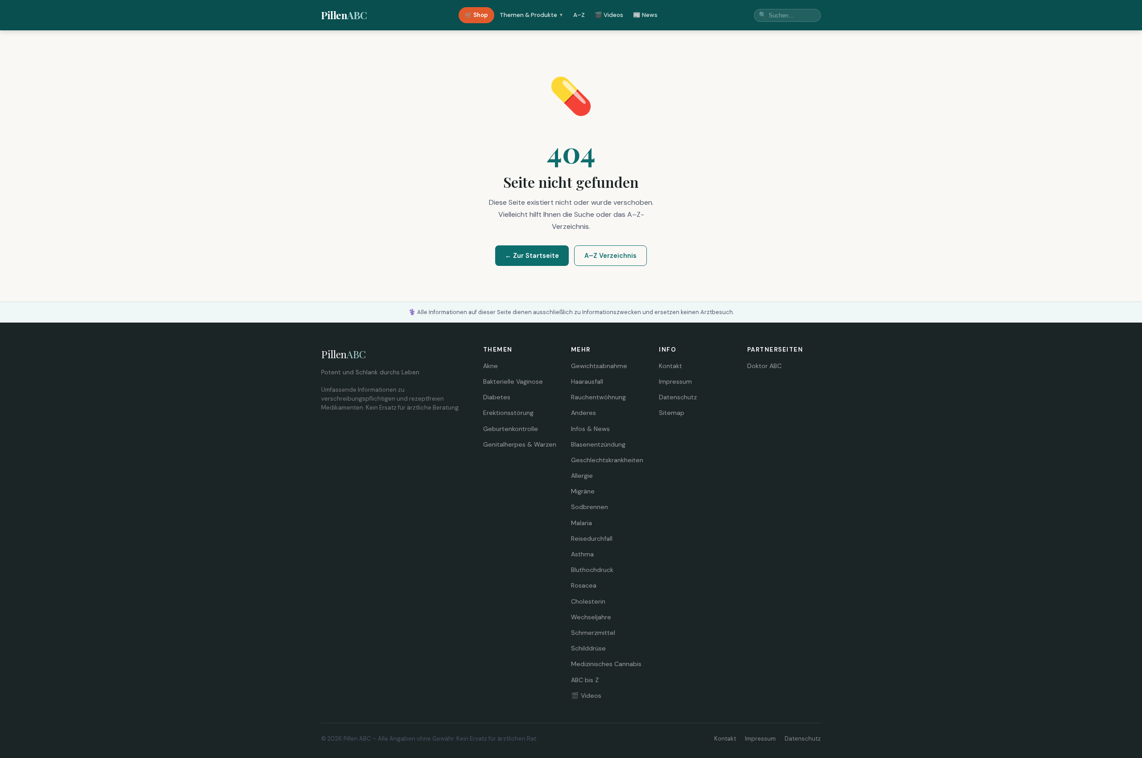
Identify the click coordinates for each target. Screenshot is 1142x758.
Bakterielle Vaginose (513, 381)
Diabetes (496, 397)
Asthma (582, 554)
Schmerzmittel (593, 633)
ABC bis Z (585, 680)
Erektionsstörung (508, 413)
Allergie (582, 476)
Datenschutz (678, 397)
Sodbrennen (589, 507)
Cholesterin (588, 601)
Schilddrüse (588, 648)
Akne (490, 366)
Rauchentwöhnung (598, 397)
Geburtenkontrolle (510, 429)
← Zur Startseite (532, 256)
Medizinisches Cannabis (606, 664)
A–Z (579, 15)
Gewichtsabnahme (599, 366)
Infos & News (590, 429)
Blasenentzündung (598, 444)
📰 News (645, 15)
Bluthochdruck (592, 570)
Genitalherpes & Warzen (519, 444)
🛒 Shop (476, 15)
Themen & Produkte (531, 15)
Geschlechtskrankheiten (607, 460)
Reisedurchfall (591, 538)
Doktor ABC (764, 366)
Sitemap (671, 413)
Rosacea (583, 585)
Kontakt (670, 366)
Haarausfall (587, 381)
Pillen (344, 15)
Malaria (581, 523)
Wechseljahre (591, 617)
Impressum (675, 381)
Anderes (583, 413)
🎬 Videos (609, 15)
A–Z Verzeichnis (610, 256)
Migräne (583, 491)
